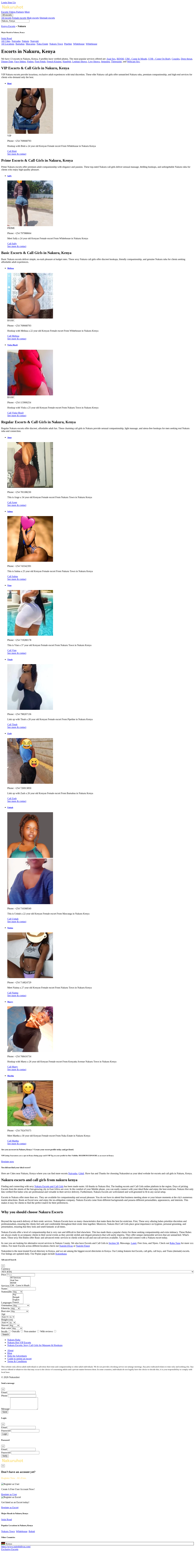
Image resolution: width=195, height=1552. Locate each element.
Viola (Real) (12, 345)
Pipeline (68, 44)
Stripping (105, 61)
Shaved (4, 1325)
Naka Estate (42, 44)
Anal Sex (110, 59)
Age (3, 1314)
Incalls (4, 1331)
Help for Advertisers (17, 1356)
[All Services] (20, 1278)
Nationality (6, 1291)
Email (4, 1392)
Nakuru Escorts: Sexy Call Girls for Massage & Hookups (34, 1345)
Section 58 (114, 1243)
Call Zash (12, 798)
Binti (9, 83)
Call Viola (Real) (15, 413)
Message (5, 1409)
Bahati (32, 1531)
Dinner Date (7, 61)
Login (4, 2)
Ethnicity (5, 1308)
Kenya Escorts (8, 26)
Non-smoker (30, 1331)
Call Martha (13, 1141)
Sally (9, 176)
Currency (5, 1269)
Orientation (6, 1305)
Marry (10, 1002)
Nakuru (25, 41)
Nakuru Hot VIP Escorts (19, 1342)
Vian (9, 585)
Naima (10, 928)
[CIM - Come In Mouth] (20, 1285)
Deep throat (186, 59)
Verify (4, 1456)
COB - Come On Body (159, 59)
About (10, 1350)
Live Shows (94, 61)
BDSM (120, 59)
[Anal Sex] (20, 1280)
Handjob (67, 61)
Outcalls (16, 1331)
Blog (9, 1353)
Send (4, 1412)
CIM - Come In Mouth (136, 59)
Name (4, 1288)
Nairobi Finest (83, 1246)
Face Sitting (20, 61)
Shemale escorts (47, 18)
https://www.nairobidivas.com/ (16, 1546)
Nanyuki (34, 41)
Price (3, 1274)
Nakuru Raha (13, 1339)
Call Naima (12, 992)
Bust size (5, 1311)
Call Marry (12, 1066)
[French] (17, 1302)
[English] (17, 1300)
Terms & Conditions (17, 1361)
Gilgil (81, 1173)
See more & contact (16, 154)
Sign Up (12, 2)
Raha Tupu (175, 1243)
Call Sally (12, 243)
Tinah (9, 659)
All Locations (7, 44)
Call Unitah (12, 919)
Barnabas (20, 44)
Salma (10, 511)
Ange (9, 437)
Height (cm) (7, 1319)
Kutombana (61, 1253)
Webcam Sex (133, 61)
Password (6, 1430)
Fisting (30, 61)
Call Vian (11, 650)
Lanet (133, 1243)
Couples (176, 59)
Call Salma (12, 576)
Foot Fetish (40, 61)
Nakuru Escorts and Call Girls (48, 1186)
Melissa (10, 268)
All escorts (7, 15)
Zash (9, 733)
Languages (6, 1302)
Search (5, 1334)
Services (5, 1285)
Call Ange (12, 502)
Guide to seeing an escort (19, 1358)
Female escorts (19, 18)
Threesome (116, 61)
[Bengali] (17, 1297)
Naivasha (16, 41)
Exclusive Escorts (9, 1549)
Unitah (10, 807)
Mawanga (30, 44)
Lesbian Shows (79, 61)
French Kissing (54, 61)
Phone (4, 1395)
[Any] (17, 1294)
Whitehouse (79, 44)
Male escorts (33, 18)
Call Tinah (12, 724)
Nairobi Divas (66, 1246)
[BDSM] (20, 1283)
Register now (7, 1161)
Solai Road (6, 38)
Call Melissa (13, 336)
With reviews (46, 1331)
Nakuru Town (56, 44)
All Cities (5, 41)
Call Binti (12, 151)
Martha (10, 1076)
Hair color (6, 1328)
